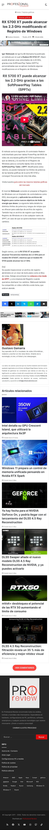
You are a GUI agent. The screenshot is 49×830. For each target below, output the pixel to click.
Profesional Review (30, 819)
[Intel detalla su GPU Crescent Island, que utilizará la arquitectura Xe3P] (24, 422)
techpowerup (15, 294)
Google (14, 782)
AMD (13, 777)
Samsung (30, 786)
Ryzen (21, 786)
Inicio (18, 12)
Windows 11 (7, 790)
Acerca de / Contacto (10, 751)
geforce (42, 777)
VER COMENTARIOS (24, 668)
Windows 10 (40, 786)
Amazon (6, 777)
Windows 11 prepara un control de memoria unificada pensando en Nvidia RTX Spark (24, 471)
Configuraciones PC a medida (13, 759)
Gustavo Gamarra (13, 37)
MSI (37, 782)
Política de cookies (9, 763)
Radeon (13, 786)
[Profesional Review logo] (18, 5)
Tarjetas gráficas (28, 12)
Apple (20, 777)
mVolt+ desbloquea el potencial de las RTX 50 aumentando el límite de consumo (23, 607)
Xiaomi (16, 790)
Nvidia (5, 786)
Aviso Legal (6, 755)
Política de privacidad (9, 767)
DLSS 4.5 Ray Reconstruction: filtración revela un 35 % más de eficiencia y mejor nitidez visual (23, 650)
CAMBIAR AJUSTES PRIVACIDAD (24, 728)
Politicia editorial (8, 771)
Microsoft (30, 782)
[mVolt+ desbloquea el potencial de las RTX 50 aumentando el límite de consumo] (24, 600)
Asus (27, 777)
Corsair (34, 777)
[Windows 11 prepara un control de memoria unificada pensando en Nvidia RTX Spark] (24, 465)
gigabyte (6, 782)
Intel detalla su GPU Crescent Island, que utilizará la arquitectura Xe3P (21, 429)
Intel (21, 782)
